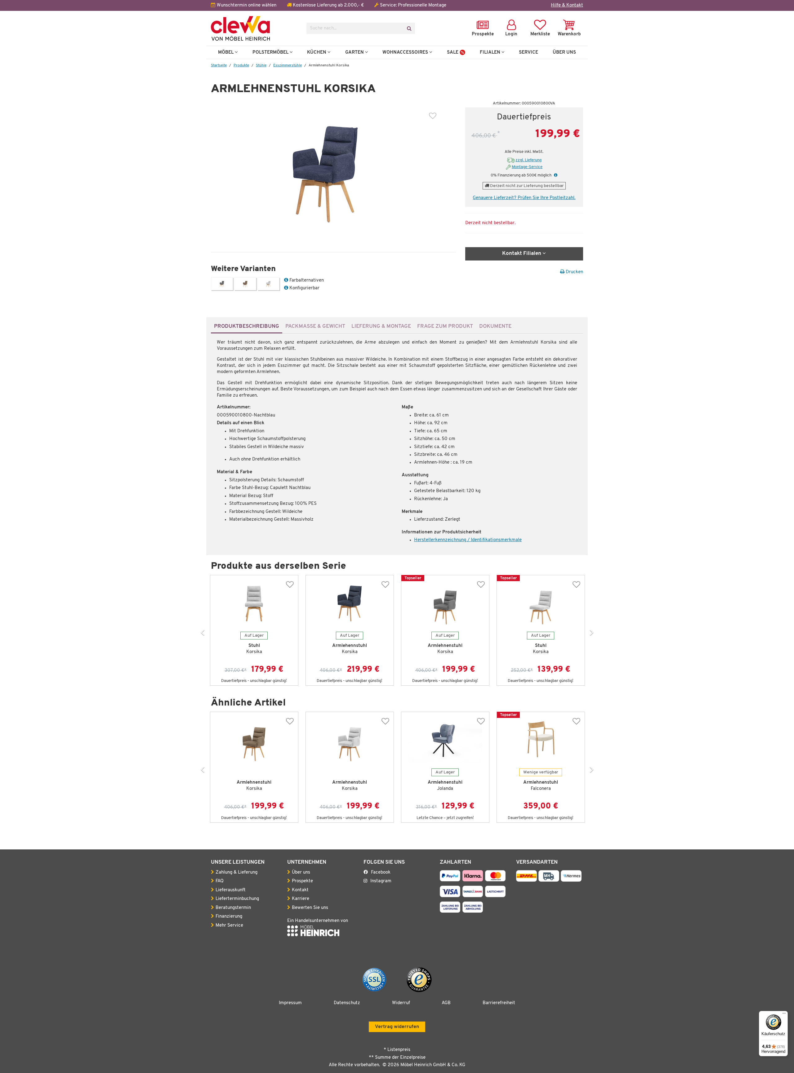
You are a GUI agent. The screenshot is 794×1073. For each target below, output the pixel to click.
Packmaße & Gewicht (315, 326)
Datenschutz (347, 1003)
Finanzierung (229, 916)
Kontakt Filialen (522, 253)
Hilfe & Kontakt (567, 5)
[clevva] (254, 28)
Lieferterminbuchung (237, 899)
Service (528, 52)
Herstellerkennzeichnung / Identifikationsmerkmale (468, 540)
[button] (554, 175)
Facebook (380, 872)
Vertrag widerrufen (397, 1026)
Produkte (241, 65)
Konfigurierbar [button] (303, 288)
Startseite (219, 65)
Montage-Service (527, 167)
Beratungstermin (233, 908)
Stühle (261, 65)
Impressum (290, 1003)
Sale (453, 52)
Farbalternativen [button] (306, 280)
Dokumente (495, 326)
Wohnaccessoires (405, 52)
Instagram (380, 881)
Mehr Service (229, 925)
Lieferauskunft (231, 890)
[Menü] (784, 1014)
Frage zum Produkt (445, 326)
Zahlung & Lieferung (236, 872)
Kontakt (300, 890)
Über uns (301, 872)
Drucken (573, 272)
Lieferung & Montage (381, 326)
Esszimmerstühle (287, 65)
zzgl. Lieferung (528, 160)
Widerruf (401, 1003)
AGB (446, 1003)
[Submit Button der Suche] (409, 28)
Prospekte (302, 881)
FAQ (220, 881)
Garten (355, 52)
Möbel (226, 52)
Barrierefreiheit (499, 1003)
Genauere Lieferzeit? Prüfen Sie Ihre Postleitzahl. (524, 198)
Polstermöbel (271, 52)
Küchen (317, 52)
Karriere (300, 899)
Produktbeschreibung (246, 326)
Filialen (491, 52)
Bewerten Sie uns (310, 908)
